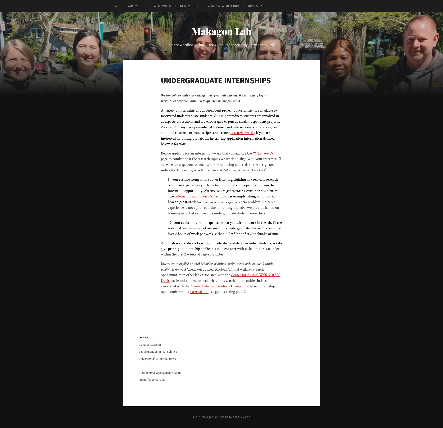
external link (199, 291)
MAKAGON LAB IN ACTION (223, 6)
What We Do (264, 153)
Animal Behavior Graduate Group (215, 286)
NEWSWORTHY (189, 6)
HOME (114, 6)
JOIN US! (253, 6)
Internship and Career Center (197, 196)
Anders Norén (241, 417)
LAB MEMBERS (162, 6)
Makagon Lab (221, 31)
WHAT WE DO (135, 6)
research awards (242, 132)
